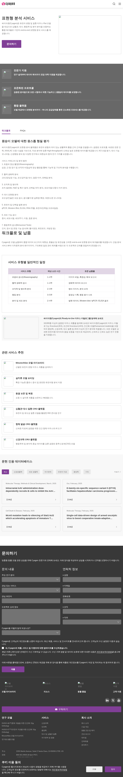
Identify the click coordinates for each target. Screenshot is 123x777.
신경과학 (45, 723)
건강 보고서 (85, 734)
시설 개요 (85, 727)
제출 (13, 669)
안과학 (44, 727)
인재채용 (84, 741)
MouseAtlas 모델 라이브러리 (12, 736)
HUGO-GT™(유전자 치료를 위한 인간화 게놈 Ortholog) (19, 730)
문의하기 (11, 44)
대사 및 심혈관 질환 (49, 734)
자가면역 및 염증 (48, 738)
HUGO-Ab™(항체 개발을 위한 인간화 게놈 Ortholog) (18, 724)
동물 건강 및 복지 (88, 730)
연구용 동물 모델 (8, 739)
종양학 (44, 730)
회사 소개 (85, 723)
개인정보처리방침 (104, 652)
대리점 (83, 738)
